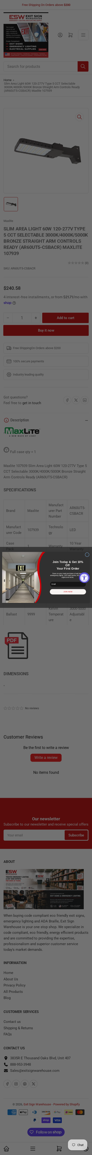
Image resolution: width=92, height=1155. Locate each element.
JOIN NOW (67, 592)
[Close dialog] (87, 555)
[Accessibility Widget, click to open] (84, 577)
